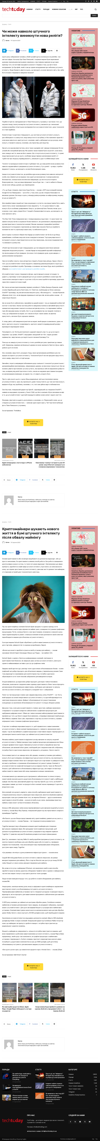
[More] (57, 51)
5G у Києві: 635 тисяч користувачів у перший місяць (82, 51)
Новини (9, 457)
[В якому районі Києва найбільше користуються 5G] (83, 115)
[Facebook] (86, 1)
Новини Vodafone (76, 48)
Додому (4, 24)
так (73, 163)
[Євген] (3, 40)
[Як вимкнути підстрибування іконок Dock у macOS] (6, 1088)
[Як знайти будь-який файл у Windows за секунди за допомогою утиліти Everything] (6, 1076)
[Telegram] (80, 1122)
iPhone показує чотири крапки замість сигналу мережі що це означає (20, 1097)
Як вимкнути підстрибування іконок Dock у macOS (21, 1087)
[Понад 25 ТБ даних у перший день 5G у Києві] (83, 137)
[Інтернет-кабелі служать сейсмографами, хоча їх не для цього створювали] (83, 225)
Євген (7, 40)
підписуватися (94, 163)
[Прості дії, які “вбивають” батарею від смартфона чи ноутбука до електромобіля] (83, 201)
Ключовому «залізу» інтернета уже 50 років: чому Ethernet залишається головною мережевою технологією (50, 465)
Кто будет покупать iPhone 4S (9, 449)
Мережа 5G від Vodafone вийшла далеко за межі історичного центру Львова (81, 103)
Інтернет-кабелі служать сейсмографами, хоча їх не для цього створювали (82, 237)
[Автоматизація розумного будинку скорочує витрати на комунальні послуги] (83, 303)
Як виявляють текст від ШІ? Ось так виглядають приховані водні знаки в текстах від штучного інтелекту (83, 263)
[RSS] (75, 1122)
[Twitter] (91, 1)
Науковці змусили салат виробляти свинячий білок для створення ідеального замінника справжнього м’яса (82, 341)
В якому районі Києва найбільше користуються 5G (82, 126)
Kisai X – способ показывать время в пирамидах (41, 449)
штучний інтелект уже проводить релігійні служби (27, 269)
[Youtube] (97, 1)
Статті (9, 24)
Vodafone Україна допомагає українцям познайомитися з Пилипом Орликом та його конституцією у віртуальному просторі (82, 76)
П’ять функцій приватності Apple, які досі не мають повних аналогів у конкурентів (83, 366)
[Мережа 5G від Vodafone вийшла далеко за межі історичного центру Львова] (83, 90)
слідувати (83, 163)
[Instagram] (89, 1)
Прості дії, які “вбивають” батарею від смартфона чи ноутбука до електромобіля (81, 213)
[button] (95, 9)
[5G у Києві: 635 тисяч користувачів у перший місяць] (83, 40)
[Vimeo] (94, 1)
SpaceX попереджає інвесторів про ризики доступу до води (25, 449)
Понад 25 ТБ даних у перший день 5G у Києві (82, 149)
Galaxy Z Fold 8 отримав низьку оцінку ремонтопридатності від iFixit (57, 449)
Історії (9, 432)
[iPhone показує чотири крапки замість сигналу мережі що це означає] (6, 1098)
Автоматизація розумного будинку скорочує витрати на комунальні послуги (82, 316)
